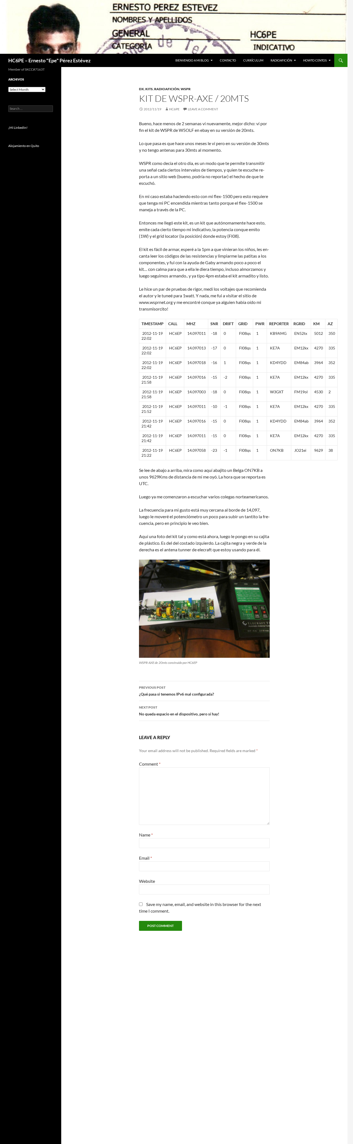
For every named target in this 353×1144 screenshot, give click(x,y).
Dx (141, 89)
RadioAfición (281, 60)
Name (146, 834)
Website (147, 881)
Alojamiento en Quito (23, 146)
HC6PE (174, 109)
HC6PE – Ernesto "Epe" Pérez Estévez (49, 60)
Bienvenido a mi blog (192, 60)
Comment (150, 763)
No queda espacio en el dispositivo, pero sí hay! (179, 710)
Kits (149, 89)
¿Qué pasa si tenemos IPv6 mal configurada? (176, 690)
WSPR (186, 89)
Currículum (253, 60)
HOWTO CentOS (315, 60)
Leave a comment (203, 109)
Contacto (228, 60)
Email (145, 857)
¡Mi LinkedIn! (18, 127)
